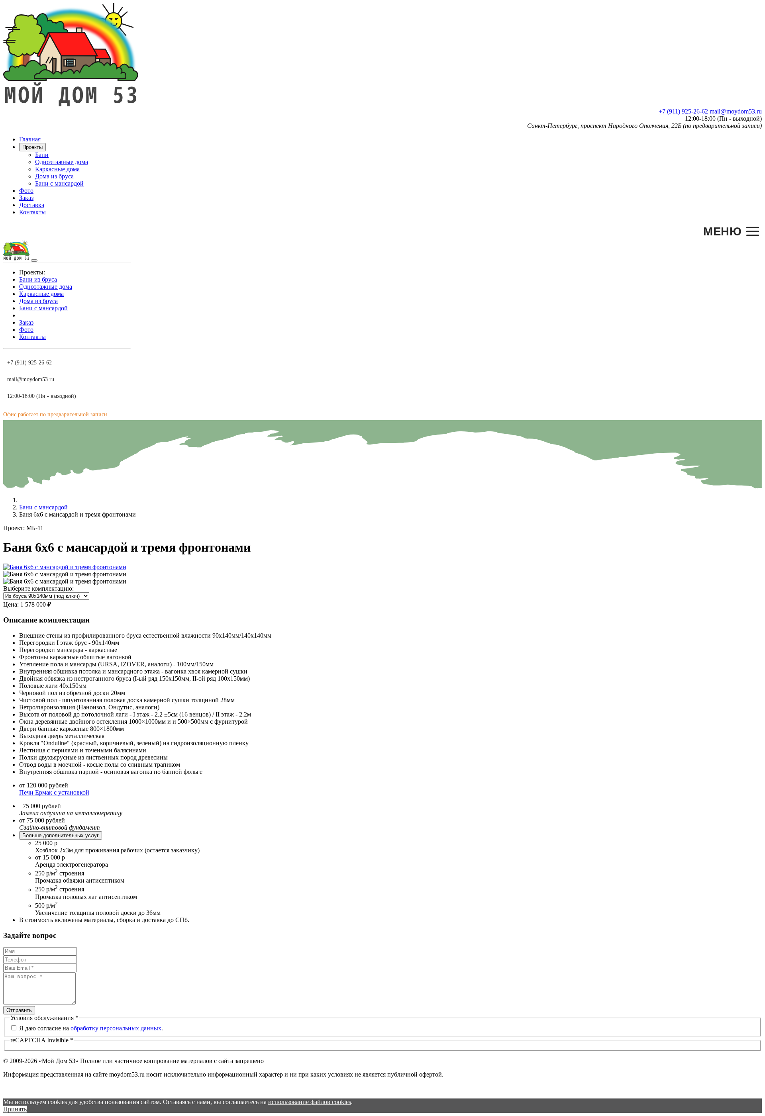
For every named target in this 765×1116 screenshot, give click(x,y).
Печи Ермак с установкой (54, 792)
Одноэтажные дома (61, 162)
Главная (30, 139)
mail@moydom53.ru (736, 111)
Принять (15, 1109)
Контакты (32, 212)
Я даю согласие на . (91, 1028)
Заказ (26, 197)
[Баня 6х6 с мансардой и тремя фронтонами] (64, 567)
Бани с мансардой (59, 183)
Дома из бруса (54, 176)
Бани (42, 154)
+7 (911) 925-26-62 (683, 111)
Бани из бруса (38, 279)
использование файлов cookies (309, 1101)
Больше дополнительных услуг (60, 835)
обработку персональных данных (116, 1028)
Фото (26, 190)
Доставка (31, 205)
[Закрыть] (34, 260)
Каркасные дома (57, 169)
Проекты (32, 147)
